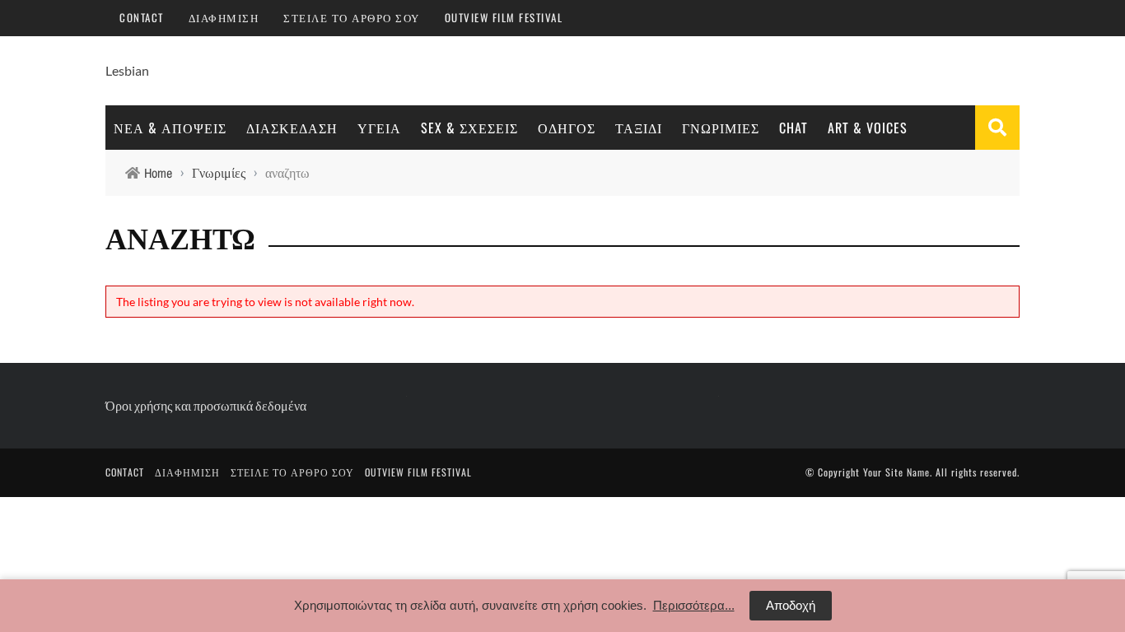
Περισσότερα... (694, 605)
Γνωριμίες (720, 127)
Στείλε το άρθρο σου (351, 17)
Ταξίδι (638, 127)
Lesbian (127, 70)
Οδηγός (566, 127)
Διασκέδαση (292, 127)
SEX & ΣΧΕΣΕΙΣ (469, 127)
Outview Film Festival (504, 17)
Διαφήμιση (224, 17)
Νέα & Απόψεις (170, 127)
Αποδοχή (790, 605)
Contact (141, 17)
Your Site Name (896, 472)
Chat (793, 127)
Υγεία (379, 127)
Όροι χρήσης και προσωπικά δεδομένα (205, 405)
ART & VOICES (868, 127)
